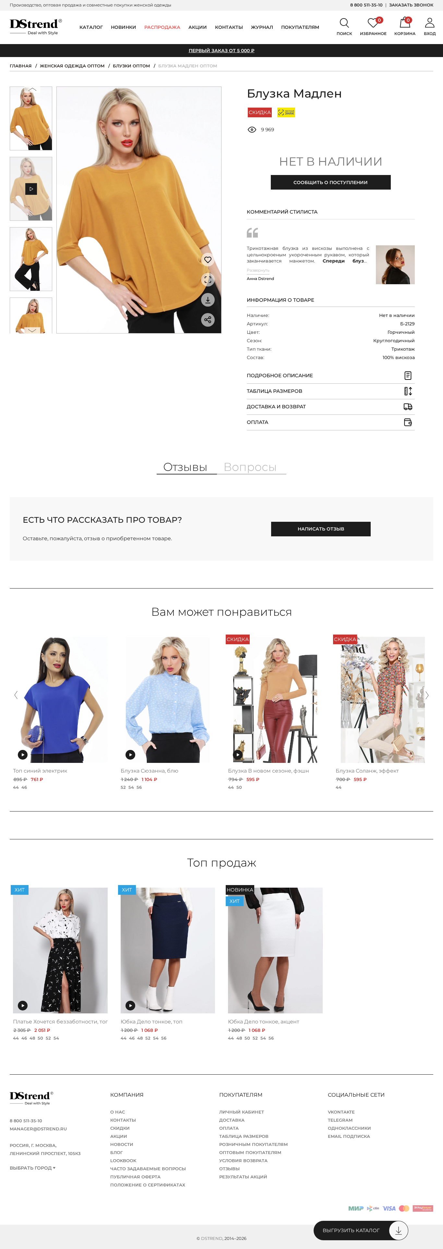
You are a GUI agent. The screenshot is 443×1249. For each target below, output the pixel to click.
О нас (117, 1112)
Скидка (260, 112)
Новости (121, 1144)
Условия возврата (243, 1160)
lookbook (123, 1160)
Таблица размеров (244, 1136)
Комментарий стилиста (282, 212)
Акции (197, 27)
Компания (127, 1095)
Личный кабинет (241, 1112)
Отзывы (229, 1168)
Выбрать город (31, 1168)
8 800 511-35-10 (366, 4)
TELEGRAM (340, 1120)
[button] (32, 91)
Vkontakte (341, 1112)
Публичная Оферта (135, 1176)
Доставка (232, 1120)
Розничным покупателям (253, 1144)
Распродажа (162, 27)
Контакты (229, 27)
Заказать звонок (411, 4)
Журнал (262, 27)
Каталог (91, 27)
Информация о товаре (280, 300)
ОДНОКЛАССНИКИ (349, 1128)
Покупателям (241, 1095)
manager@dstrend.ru (38, 1128)
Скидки (120, 1128)
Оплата (229, 1128)
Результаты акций (243, 1176)
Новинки (123, 27)
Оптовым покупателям (250, 1152)
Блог (116, 1152)
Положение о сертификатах (147, 1184)
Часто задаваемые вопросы (148, 1168)
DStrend (211, 1238)
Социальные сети (357, 1095)
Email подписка (349, 1136)
